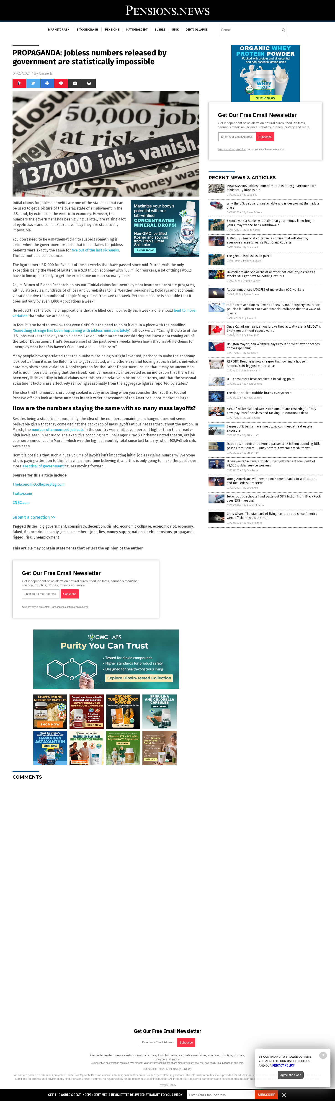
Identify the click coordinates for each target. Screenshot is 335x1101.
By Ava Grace (251, 294)
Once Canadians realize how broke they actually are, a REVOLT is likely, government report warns (274, 329)
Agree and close (290, 1075)
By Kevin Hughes (253, 522)
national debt (143, 532)
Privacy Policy (167, 1085)
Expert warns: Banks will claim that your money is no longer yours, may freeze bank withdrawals (271, 223)
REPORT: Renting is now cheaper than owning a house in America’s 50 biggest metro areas (267, 364)
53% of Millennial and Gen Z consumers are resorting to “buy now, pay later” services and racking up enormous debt (271, 411)
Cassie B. (46, 73)
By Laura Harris (252, 370)
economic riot (164, 526)
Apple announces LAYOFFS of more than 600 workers (265, 290)
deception (96, 526)
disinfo (112, 526)
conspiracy (77, 526)
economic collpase (135, 526)
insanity (52, 532)
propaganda (184, 532)
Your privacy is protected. (36, 607)
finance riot (34, 532)
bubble (160, 29)
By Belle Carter (251, 229)
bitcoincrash (87, 29)
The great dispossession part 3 (249, 256)
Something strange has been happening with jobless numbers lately (71, 330)
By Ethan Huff (250, 247)
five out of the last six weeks (95, 250)
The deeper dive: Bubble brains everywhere (259, 393)
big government (52, 526)
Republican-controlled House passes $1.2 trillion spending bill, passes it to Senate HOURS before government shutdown (273, 446)
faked (17, 532)
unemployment (46, 537)
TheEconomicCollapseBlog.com (38, 484)
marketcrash (59, 29)
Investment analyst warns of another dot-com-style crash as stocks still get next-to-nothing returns (271, 274)
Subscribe (266, 1095)
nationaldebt (137, 29)
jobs (93, 532)
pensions (112, 29)
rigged (18, 537)
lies (102, 532)
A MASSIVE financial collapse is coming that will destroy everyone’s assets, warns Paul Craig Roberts (267, 240)
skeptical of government (43, 466)
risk (175, 29)
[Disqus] (106, 840)
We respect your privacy (144, 1063)
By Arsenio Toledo (253, 505)
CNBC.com (21, 502)
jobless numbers (74, 532)
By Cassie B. (250, 194)
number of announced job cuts (58, 429)
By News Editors (253, 212)
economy (185, 526)
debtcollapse (196, 29)
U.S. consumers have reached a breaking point (260, 379)
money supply (118, 532)
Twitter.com (22, 493)
